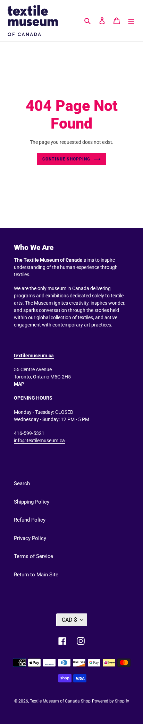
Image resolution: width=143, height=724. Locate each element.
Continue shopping (66, 159)
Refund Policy (29, 520)
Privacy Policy (30, 538)
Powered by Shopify (110, 701)
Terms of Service (33, 556)
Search (22, 483)
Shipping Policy (31, 502)
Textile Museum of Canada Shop (60, 701)
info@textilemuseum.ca (39, 440)
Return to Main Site (36, 575)
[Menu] (131, 20)
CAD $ (69, 620)
